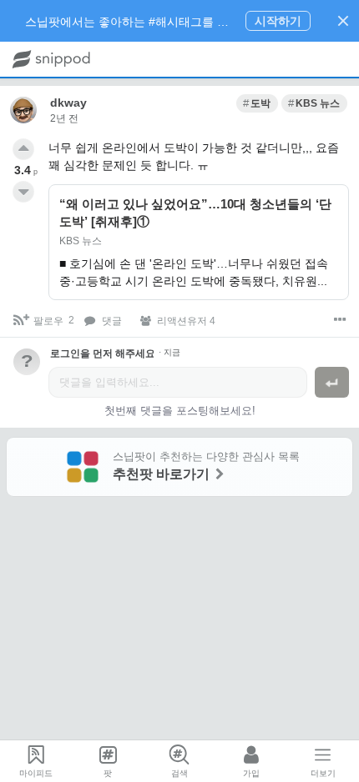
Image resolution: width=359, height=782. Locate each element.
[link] (257, 103)
